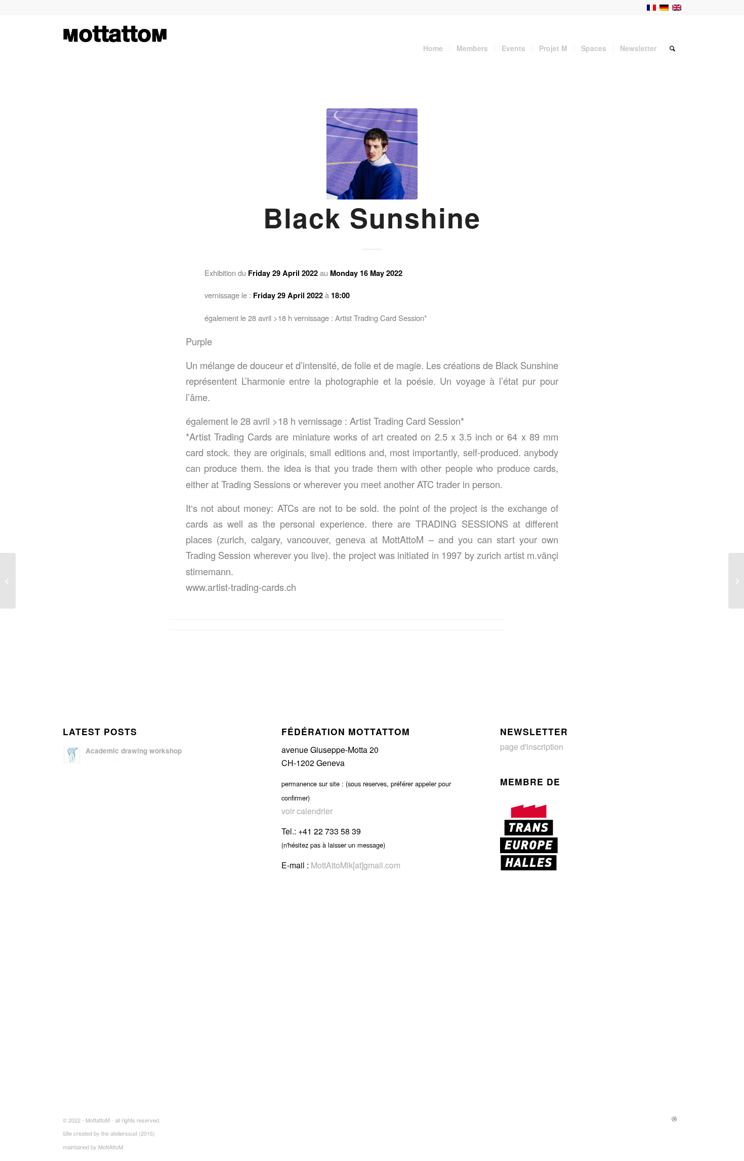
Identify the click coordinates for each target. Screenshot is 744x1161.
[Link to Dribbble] (674, 1118)
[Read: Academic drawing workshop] (72, 755)
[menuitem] (433, 48)
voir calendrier (307, 811)
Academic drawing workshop (134, 750)
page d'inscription (531, 746)
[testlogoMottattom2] (115, 48)
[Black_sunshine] (372, 153)
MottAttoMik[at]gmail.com (355, 865)
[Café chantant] (8, 581)
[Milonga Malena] (736, 581)
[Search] (672, 48)
